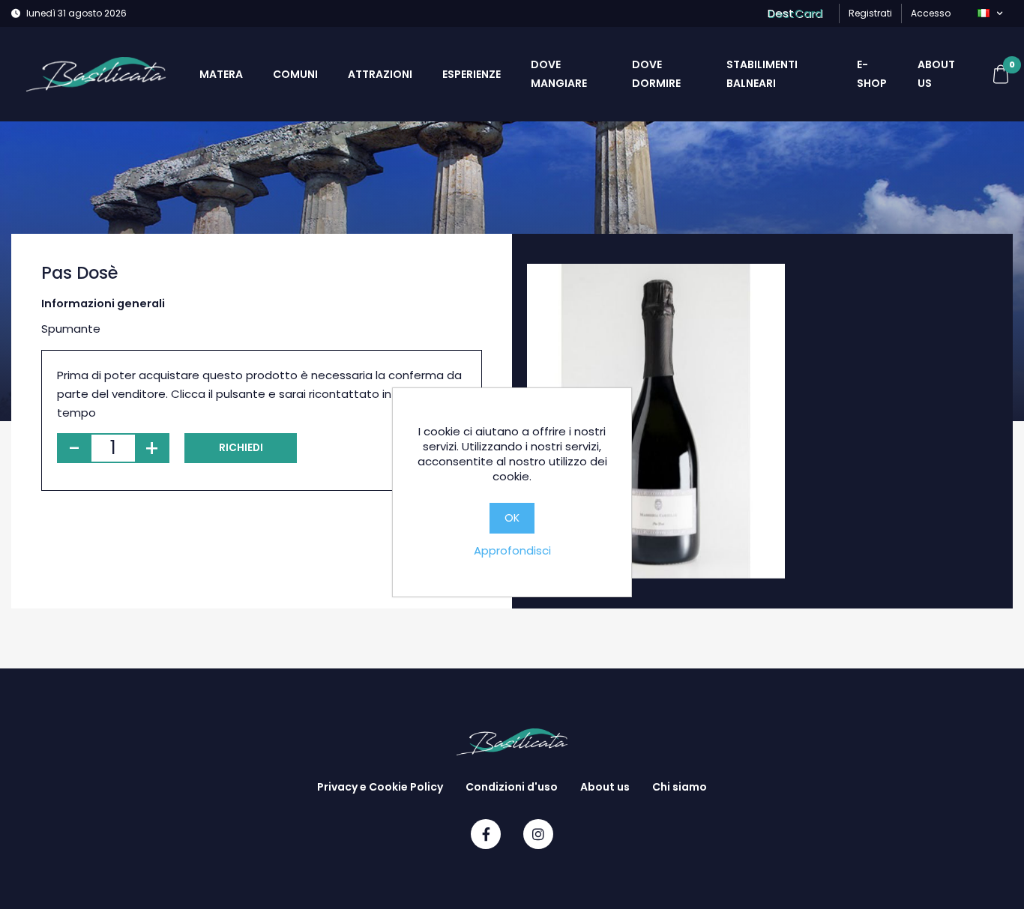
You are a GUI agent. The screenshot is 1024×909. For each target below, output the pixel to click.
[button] (990, 13)
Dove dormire (656, 74)
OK (512, 517)
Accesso (931, 13)
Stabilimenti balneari (762, 74)
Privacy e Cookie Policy (380, 786)
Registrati (870, 13)
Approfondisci (512, 550)
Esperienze (471, 74)
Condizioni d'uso (512, 786)
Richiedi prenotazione (241, 452)
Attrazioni (380, 74)
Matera (221, 74)
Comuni (295, 74)
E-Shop (872, 74)
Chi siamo (679, 786)
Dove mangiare (559, 74)
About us (936, 74)
